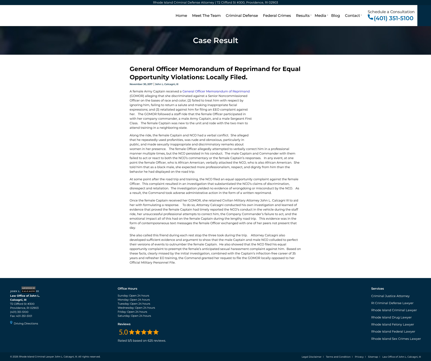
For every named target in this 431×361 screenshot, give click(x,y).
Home (181, 15)
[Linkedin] (25, 333)
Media (320, 15)
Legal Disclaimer (312, 356)
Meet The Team (206, 15)
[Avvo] (31, 333)
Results (303, 15)
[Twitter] (19, 333)
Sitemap (373, 356)
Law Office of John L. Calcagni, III (401, 356)
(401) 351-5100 (393, 18)
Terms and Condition (338, 356)
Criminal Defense (242, 15)
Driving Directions (26, 323)
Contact (352, 15)
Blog (335, 15)
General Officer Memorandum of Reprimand (216, 91)
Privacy (359, 356)
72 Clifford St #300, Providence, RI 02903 (247, 2)
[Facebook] (13, 333)
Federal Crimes (277, 15)
